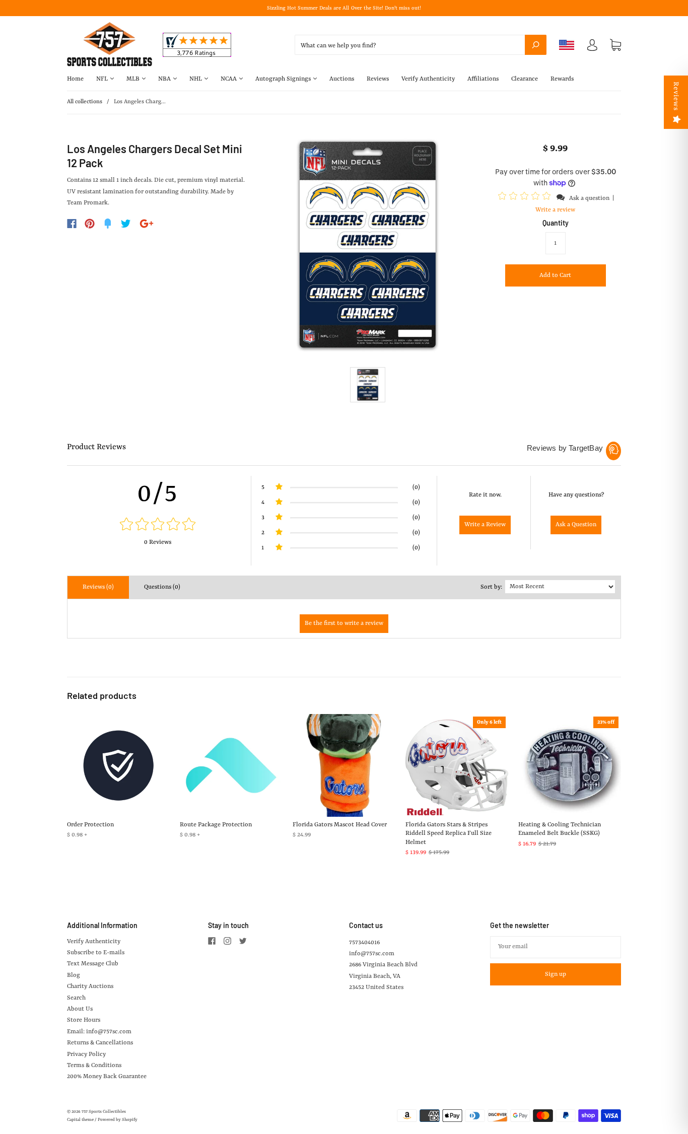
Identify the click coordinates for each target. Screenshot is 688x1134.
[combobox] (420, 45)
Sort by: (491, 587)
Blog (73, 975)
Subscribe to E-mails (95, 952)
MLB (133, 79)
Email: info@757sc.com (99, 1031)
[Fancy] (108, 224)
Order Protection (90, 824)
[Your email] (555, 947)
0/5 (157, 494)
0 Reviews (157, 542)
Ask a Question (576, 524)
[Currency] (567, 44)
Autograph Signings (283, 79)
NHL (196, 79)
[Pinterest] (90, 224)
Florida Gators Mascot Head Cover (340, 824)
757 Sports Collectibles (104, 1111)
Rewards (562, 79)
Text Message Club (92, 963)
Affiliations (483, 79)
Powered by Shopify (117, 1119)
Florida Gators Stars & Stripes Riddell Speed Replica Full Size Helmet (448, 833)
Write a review (555, 210)
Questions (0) (162, 587)
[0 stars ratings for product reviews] (157, 525)
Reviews (378, 79)
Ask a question (589, 198)
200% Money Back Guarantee (107, 1076)
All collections (84, 102)
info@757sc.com (371, 953)
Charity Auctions (90, 986)
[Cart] (615, 45)
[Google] (146, 224)
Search (76, 998)
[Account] (592, 47)
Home (75, 79)
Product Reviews (96, 447)
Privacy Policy (86, 1054)
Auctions (341, 79)
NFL (102, 79)
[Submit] (535, 45)
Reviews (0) (98, 587)
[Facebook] (72, 224)
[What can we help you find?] (420, 45)
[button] (526, 198)
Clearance (524, 79)
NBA (165, 79)
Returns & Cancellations (100, 1042)
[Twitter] (126, 224)
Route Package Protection (216, 824)
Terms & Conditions (94, 1065)
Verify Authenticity (428, 79)
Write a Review (485, 524)
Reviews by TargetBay (565, 448)
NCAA (229, 79)
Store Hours (83, 1020)
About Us (80, 1009)
